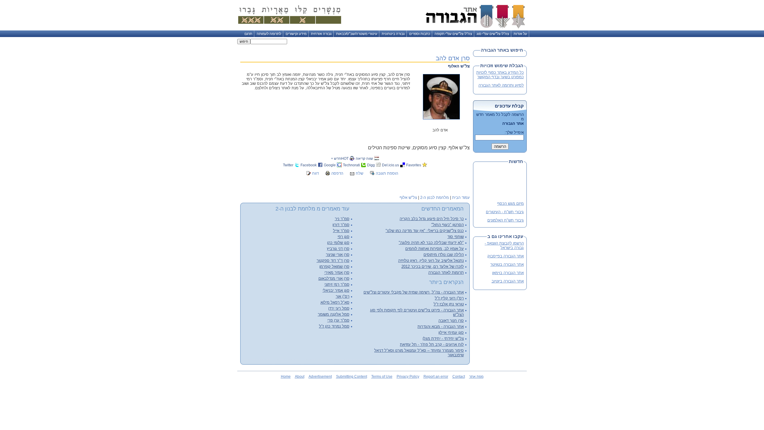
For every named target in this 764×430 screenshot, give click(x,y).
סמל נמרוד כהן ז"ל (334, 326)
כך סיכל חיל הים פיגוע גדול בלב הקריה (432, 218)
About (299, 376)
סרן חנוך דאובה (451, 320)
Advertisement (320, 376)
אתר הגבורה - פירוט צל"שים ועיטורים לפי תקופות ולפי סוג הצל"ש (417, 312)
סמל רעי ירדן (338, 308)
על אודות (520, 34)
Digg (371, 165)
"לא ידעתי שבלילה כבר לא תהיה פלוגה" (431, 242)
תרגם (248, 34)
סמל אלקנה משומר (333, 314)
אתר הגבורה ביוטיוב (508, 281)
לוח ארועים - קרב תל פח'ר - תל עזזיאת (432, 344)
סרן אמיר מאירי (336, 272)
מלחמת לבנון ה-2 (434, 197)
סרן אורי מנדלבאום (333, 278)
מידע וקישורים (296, 34)
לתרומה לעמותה (269, 34)
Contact (458, 376)
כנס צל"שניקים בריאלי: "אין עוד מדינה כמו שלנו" (425, 230)
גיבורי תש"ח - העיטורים (505, 210)
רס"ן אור (342, 296)
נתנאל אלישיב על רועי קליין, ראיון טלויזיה (431, 260)
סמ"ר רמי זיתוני (336, 284)
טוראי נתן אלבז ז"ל (449, 304)
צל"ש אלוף (408, 197)
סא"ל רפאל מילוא (335, 302)
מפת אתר (476, 376)
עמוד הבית (461, 197)
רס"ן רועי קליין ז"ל (449, 298)
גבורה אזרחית (321, 34)
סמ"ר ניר (342, 218)
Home (286, 376)
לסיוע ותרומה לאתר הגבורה (501, 85)
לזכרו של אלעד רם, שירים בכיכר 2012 (432, 266)
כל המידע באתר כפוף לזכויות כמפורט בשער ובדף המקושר (500, 74)
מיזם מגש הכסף (510, 202)
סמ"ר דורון (340, 224)
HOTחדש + (340, 158)
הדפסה (337, 173)
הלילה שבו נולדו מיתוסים (443, 254)
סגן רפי (343, 236)
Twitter (288, 165)
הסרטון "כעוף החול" (447, 224)
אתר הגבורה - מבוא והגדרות (441, 326)
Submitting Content (351, 376)
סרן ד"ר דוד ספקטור (333, 260)
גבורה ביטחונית (393, 34)
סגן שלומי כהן (338, 242)
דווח (315, 173)
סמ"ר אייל (341, 230)
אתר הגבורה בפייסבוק (505, 256)
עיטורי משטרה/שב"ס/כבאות (356, 34)
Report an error (435, 376)
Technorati (351, 165)
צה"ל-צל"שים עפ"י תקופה (453, 34)
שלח (359, 173)
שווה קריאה (364, 158)
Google (330, 165)
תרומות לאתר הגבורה (446, 272)
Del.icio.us (390, 165)
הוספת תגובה (387, 173)
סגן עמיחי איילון (451, 332)
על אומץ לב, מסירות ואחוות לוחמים (434, 248)
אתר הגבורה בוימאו (508, 273)
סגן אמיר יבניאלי (336, 290)
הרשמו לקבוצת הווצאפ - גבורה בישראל (504, 245)
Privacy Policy (408, 376)
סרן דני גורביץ (338, 248)
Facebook (309, 165)
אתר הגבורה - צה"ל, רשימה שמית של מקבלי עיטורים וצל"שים (413, 292)
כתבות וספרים (419, 34)
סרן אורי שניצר (337, 254)
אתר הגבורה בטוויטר (507, 264)
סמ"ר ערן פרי (338, 320)
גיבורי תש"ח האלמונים (505, 218)
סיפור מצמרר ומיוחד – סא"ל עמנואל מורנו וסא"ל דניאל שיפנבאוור (419, 352)
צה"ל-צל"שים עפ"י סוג (493, 34)
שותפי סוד (455, 236)
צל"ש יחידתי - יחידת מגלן (443, 338)
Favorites (413, 165)
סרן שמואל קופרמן (334, 266)
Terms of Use (381, 376)
